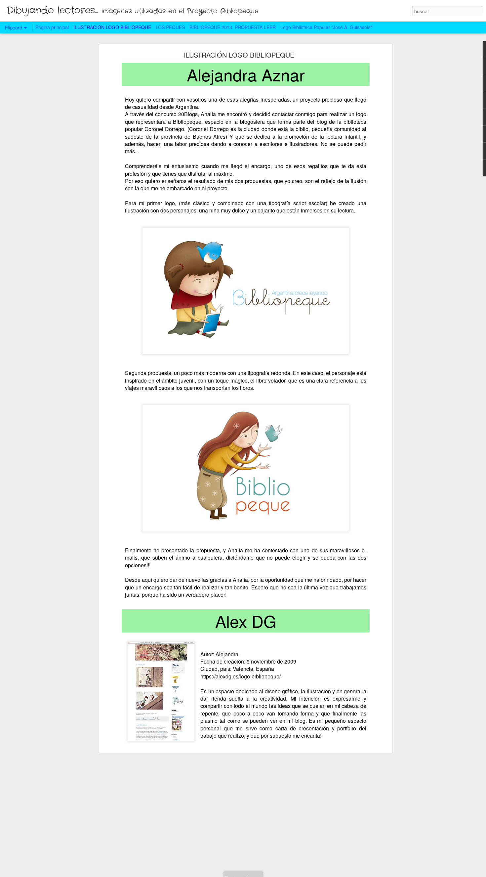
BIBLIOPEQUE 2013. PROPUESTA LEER (232, 27)
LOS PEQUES (170, 27)
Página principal (52, 27)
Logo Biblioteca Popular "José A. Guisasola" (326, 27)
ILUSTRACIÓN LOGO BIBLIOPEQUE (239, 55)
